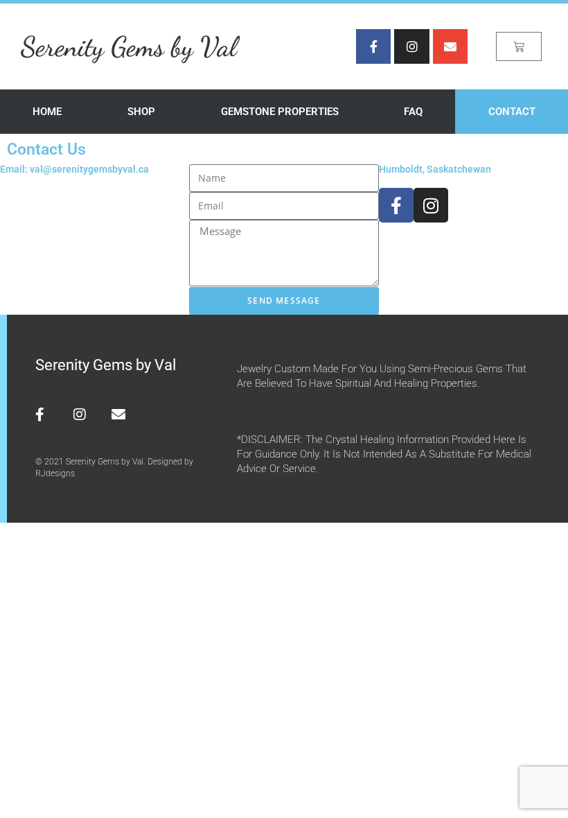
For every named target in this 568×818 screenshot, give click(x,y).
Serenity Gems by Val (129, 46)
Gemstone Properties (280, 111)
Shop (141, 111)
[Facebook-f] (373, 46)
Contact (511, 111)
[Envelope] (450, 46)
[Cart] (519, 46)
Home (47, 111)
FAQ (413, 111)
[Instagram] (411, 46)
